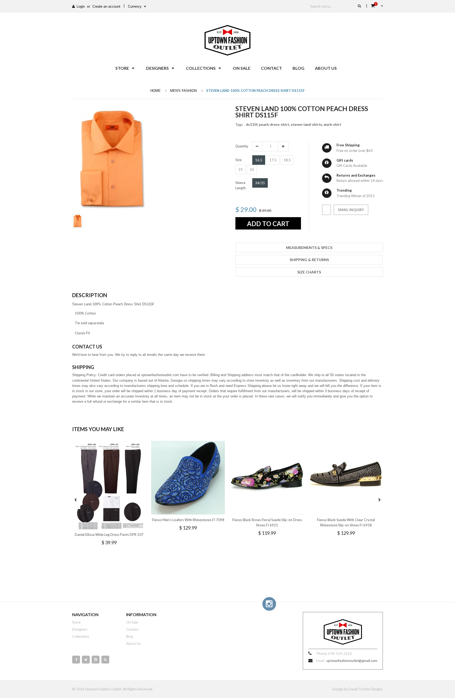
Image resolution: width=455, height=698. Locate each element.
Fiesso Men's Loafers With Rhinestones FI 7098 (188, 520)
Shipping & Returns (309, 259)
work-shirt (332, 124)
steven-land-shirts (307, 124)
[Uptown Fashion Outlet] (227, 39)
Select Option (124, 524)
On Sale (132, 622)
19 (240, 169)
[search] (359, 6)
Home (155, 91)
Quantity (241, 146)
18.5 (287, 160)
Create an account (106, 6)
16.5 (258, 160)
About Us (133, 643)
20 (252, 169)
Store (76, 622)
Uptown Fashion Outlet (103, 689)
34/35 (260, 183)
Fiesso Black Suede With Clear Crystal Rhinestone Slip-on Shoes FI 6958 (346, 522)
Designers (79, 629)
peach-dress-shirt (274, 124)
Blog (129, 636)
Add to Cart (268, 223)
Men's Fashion (183, 91)
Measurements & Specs (309, 247)
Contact (132, 629)
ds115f (252, 124)
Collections (80, 636)
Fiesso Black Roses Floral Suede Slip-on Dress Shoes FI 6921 (267, 522)
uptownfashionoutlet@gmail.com (352, 661)
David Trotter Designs (366, 689)
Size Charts (309, 272)
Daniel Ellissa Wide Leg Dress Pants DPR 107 (109, 534)
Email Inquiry (351, 210)
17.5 (272, 160)
